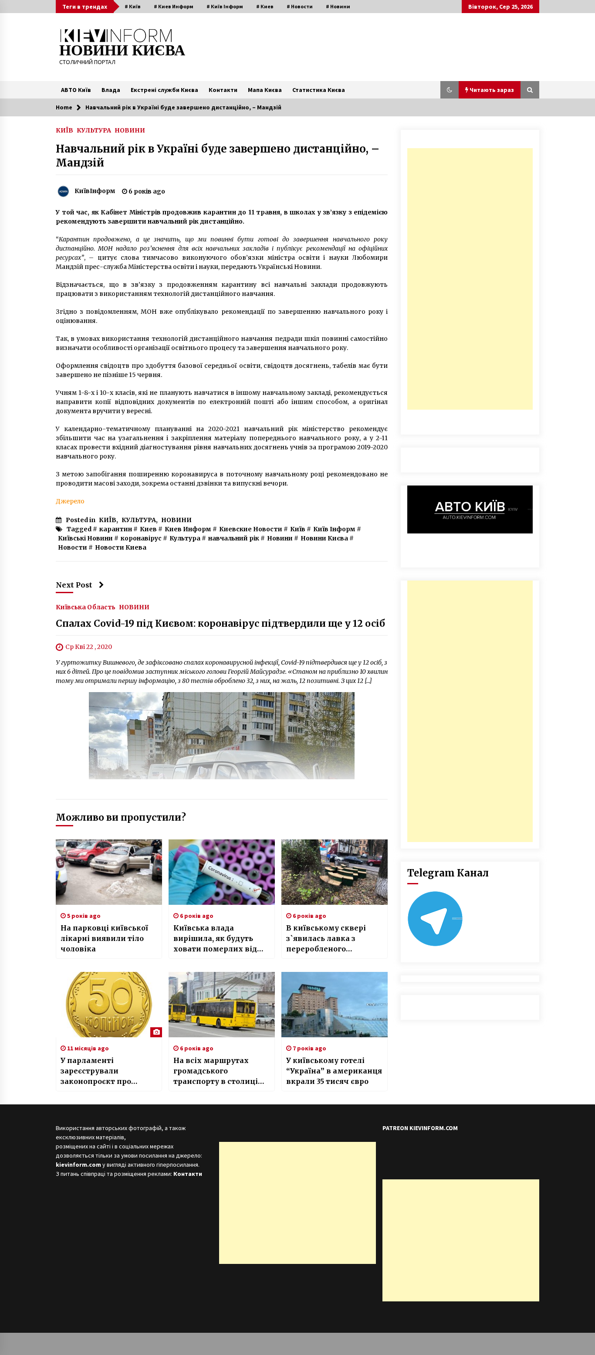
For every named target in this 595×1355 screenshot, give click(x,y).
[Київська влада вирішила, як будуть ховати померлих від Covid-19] (222, 872)
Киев (148, 529)
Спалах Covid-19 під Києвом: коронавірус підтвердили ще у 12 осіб (220, 623)
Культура (184, 538)
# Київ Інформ (224, 6)
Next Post (74, 585)
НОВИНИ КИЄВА (122, 50)
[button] (449, 89)
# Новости (300, 6)
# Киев (265, 6)
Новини (280, 538)
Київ (297, 529)
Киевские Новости (250, 529)
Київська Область (85, 606)
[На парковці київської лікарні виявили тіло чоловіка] (109, 872)
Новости (72, 547)
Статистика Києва (318, 90)
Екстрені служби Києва (164, 90)
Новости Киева (120, 547)
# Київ (133, 6)
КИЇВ (64, 129)
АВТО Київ (76, 90)
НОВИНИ (130, 129)
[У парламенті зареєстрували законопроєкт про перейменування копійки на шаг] (109, 1004)
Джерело (70, 501)
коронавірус (141, 538)
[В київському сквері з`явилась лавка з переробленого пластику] (334, 872)
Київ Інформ (334, 529)
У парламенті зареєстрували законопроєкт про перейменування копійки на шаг (96, 1071)
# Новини (338, 6)
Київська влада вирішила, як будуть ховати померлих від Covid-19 (215, 939)
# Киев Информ (173, 6)
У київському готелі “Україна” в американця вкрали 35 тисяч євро (334, 1071)
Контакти (223, 90)
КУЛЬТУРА (94, 129)
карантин (115, 529)
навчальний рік (233, 538)
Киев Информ (188, 529)
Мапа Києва (265, 90)
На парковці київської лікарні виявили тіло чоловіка (104, 938)
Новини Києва (324, 538)
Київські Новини (85, 538)
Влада (110, 90)
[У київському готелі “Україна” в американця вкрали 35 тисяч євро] (334, 1004)
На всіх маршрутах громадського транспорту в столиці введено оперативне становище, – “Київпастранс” (215, 1071)
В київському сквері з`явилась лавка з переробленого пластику (326, 939)
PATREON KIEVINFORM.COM (420, 1128)
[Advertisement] (470, 279)
